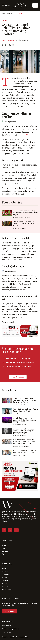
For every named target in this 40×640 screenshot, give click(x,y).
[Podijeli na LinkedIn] (6, 45)
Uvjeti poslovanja (7, 622)
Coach (4, 548)
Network (5, 572)
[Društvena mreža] (4, 530)
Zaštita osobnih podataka (10, 629)
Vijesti (4, 569)
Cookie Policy (6, 633)
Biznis (4, 545)
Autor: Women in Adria (8, 40)
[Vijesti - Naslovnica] (20, 5)
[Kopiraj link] (10, 45)
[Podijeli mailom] (13, 45)
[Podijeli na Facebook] (3, 45)
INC (26, 134)
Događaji (5, 574)
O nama (5, 580)
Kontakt (5, 583)
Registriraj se (10, 611)
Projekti (5, 578)
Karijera (23, 13)
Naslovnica (7, 13)
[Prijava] (35, 5)
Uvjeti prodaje (6, 625)
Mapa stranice (7, 589)
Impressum (6, 586)
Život (4, 554)
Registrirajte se (18, 377)
